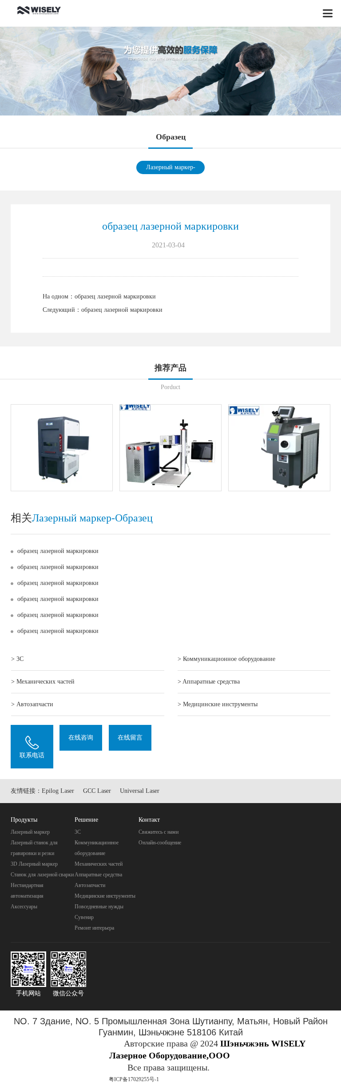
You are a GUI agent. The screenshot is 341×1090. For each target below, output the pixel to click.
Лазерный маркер (30, 832)
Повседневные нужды (99, 906)
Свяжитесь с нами (158, 832)
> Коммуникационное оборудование (226, 659)
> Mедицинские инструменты (218, 704)
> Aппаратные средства (209, 681)
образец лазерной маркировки (115, 296)
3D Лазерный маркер (34, 864)
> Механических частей (43, 681)
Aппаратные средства (98, 874)
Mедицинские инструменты (105, 896)
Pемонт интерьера (94, 928)
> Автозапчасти (32, 704)
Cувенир (84, 917)
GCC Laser (97, 791)
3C (78, 832)
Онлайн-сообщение (160, 842)
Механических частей (99, 864)
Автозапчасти (90, 885)
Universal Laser (139, 791)
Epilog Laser (58, 791)
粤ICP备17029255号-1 (134, 1079)
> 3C (17, 659)
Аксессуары (24, 906)
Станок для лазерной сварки (42, 874)
